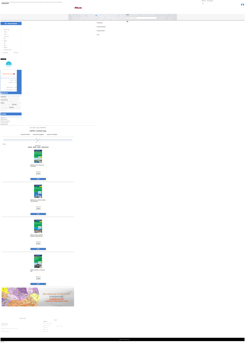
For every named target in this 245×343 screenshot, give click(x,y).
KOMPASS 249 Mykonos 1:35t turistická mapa (37, 270)
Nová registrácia (210, 1)
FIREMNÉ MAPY (3, 96)
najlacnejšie (30, 147)
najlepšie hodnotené (45, 147)
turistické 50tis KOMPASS (25, 134)
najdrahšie (35, 147)
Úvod (31, 127)
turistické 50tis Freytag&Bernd (38, 134)
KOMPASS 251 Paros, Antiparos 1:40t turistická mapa (37, 165)
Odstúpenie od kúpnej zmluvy (124, 339)
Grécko (38, 127)
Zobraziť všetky (5, 52)
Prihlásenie (204, 1)
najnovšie (39, 147)
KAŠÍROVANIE (14, 104)
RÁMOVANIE (11, 107)
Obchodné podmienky (101, 26)
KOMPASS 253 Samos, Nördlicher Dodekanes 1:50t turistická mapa (36, 235)
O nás (98, 34)
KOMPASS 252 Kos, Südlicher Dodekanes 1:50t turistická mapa (38, 200)
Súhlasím (7, 3)
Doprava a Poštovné (101, 30)
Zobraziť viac (16, 52)
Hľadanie (127, 14)
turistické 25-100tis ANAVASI (52, 134)
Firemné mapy (99, 22)
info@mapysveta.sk (4, 124)
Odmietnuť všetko (4, 3)
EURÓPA (34, 127)
